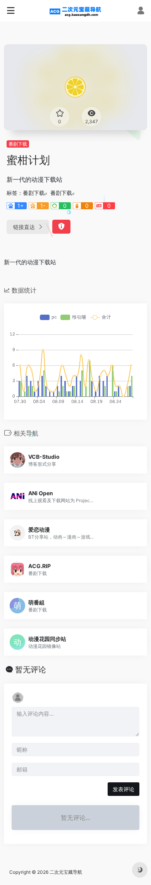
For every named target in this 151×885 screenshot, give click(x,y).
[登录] (141, 11)
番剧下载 (18, 144)
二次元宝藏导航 (66, 872)
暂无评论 (30, 669)
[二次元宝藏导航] (76, 11)
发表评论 (123, 789)
